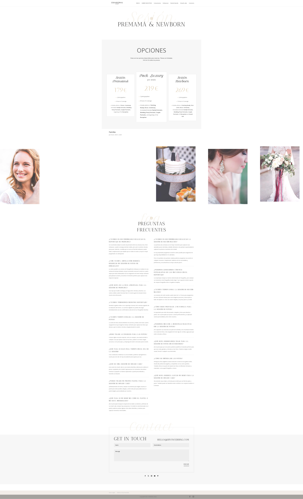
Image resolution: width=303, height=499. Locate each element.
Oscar (112, 134)
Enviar (186, 464)
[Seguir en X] (148, 476)
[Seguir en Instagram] (151, 476)
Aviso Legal (112, 492)
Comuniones (157, 3)
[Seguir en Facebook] (145, 476)
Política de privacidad (123, 492)
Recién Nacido (174, 3)
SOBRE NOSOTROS (147, 3)
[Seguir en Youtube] (154, 476)
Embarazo (165, 3)
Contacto (191, 3)
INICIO (138, 3)
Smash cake (183, 3)
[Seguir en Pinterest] (158, 476)
